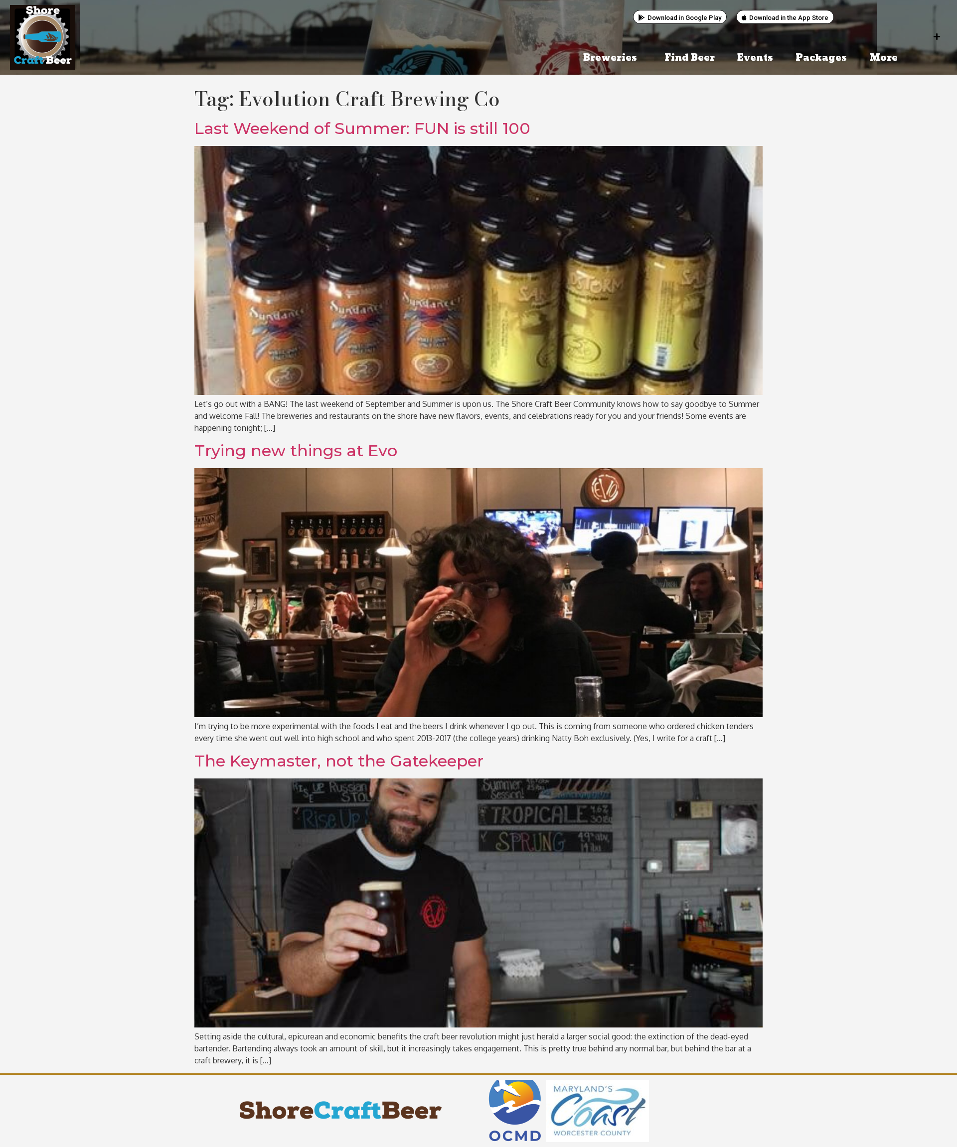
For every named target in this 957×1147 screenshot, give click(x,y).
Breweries (610, 58)
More (883, 58)
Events (755, 58)
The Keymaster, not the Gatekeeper (338, 760)
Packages (821, 58)
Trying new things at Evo (295, 450)
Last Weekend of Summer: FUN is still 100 (362, 128)
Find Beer (689, 58)
